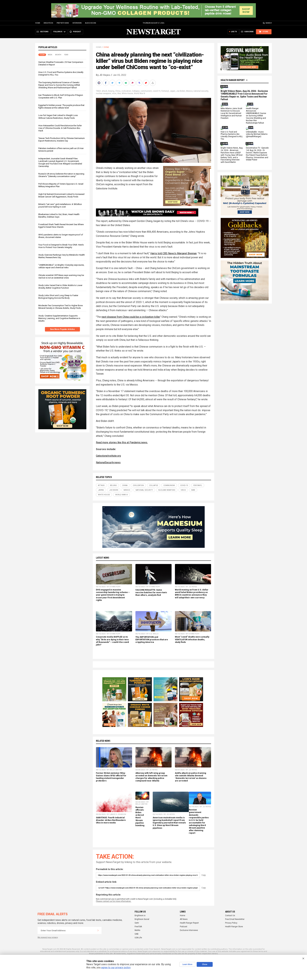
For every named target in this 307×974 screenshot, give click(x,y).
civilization (126, 91)
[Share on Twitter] (112, 83)
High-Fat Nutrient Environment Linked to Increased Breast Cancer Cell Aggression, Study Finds (61, 195)
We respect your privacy (48, 937)
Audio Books (90, 23)
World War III (139, 93)
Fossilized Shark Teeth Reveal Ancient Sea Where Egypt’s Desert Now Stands (61, 225)
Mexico (189, 91)
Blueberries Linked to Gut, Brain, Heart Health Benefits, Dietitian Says (58, 215)
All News (184, 919)
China (106, 47)
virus (114, 93)
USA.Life (138, 938)
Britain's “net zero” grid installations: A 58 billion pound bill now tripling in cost (60, 205)
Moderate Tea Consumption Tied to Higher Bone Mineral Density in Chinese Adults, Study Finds (60, 306)
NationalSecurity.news (108, 462)
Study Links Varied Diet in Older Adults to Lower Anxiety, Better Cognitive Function (60, 286)
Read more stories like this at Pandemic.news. (122, 442)
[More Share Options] (153, 83)
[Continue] (98, 930)
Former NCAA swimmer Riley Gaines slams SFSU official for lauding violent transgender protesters (111, 777)
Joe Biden (180, 91)
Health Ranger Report (233, 80)
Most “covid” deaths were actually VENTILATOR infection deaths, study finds (192, 639)
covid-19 (156, 91)
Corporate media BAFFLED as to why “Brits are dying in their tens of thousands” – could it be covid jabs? (112, 641)
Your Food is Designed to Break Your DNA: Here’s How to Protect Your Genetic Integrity (61, 246)
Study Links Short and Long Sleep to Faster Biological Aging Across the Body (58, 296)
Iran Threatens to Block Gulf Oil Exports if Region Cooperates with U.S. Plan (60, 96)
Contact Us (230, 915)
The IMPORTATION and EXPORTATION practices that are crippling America (151, 639)
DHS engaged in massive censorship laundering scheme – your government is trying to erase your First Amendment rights (113, 595)
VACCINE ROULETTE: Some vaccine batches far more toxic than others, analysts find (151, 592)
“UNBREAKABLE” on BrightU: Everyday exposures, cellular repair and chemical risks (61, 266)
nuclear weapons (103, 93)
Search (269, 23)
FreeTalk (138, 926)
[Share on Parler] (133, 83)
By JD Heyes (103, 75)
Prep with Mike (63, 23)
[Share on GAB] (126, 83)
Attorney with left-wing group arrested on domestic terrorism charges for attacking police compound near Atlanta (151, 777)
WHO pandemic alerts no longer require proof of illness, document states (60, 235)
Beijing (111, 91)
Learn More (187, 964)
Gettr (137, 923)
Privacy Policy (231, 923)
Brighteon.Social (142, 919)
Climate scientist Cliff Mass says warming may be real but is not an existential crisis (61, 276)
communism (146, 91)
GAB (136, 934)
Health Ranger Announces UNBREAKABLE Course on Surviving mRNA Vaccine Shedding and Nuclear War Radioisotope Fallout (256, 116)
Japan (172, 91)
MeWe (137, 930)
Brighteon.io (140, 915)
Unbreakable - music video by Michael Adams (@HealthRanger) (257, 134)
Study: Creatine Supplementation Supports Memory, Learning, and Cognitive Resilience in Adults (59, 318)
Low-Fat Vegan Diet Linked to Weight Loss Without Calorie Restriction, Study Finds (58, 116)
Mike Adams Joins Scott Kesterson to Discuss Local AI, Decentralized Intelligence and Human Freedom (231, 113)
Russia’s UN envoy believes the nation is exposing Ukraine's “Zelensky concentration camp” (61, 175)
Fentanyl (165, 91)
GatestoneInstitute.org (108, 455)
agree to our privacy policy (115, 967)
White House (127, 93)
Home (37, 23)
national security (200, 91)
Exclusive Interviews (189, 930)
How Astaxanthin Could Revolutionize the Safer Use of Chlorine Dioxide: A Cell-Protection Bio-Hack (60, 128)
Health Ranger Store (234, 926)
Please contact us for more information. (113, 901)
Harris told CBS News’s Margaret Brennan (173, 253)
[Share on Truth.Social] (139, 83)
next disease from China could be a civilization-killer (131, 316)
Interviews (77, 23)
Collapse (136, 91)
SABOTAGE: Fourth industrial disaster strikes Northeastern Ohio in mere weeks (111, 820)
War (119, 93)
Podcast (183, 926)
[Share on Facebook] (106, 83)
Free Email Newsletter (234, 919)
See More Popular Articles (62, 329)
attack (104, 91)
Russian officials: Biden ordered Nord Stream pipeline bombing (139, 816)
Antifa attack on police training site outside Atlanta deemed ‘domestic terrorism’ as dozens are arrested (190, 777)
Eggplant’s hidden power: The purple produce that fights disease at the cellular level (61, 106)
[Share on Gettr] (146, 83)
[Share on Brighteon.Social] (99, 83)
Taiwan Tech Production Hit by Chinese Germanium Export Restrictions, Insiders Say (61, 139)
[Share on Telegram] (119, 83)
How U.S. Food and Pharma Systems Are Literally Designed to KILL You (232, 135)
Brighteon (48, 23)
